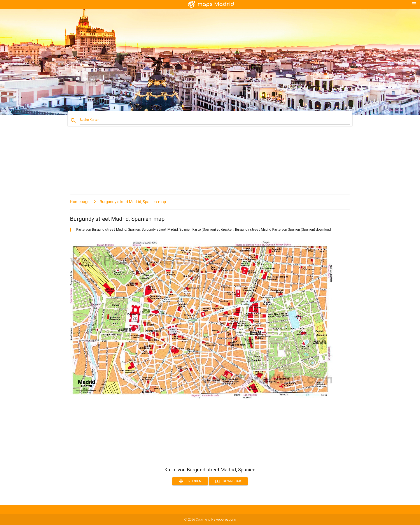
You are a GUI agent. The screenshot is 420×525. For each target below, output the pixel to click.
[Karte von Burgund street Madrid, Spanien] (201, 398)
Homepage (79, 201)
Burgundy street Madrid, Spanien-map (133, 201)
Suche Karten (89, 120)
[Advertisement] (201, 164)
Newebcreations (223, 519)
